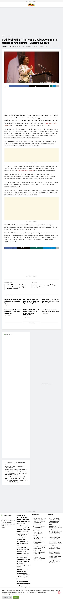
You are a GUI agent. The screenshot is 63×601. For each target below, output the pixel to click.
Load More (31, 322)
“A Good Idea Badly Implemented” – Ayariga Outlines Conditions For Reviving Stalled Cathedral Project (23, 561)
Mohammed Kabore (8, 46)
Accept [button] (16, 597)
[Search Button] (60, 4)
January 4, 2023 (20, 46)
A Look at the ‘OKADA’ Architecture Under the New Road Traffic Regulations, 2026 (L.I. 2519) (23, 551)
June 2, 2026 (45, 305)
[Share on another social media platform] (57, 86)
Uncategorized (9, 36)
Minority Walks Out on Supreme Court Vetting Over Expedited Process (23, 519)
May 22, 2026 (45, 313)
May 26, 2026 (7, 315)
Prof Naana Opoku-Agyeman (25, 171)
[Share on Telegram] (54, 86)
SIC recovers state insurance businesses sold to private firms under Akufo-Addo (55, 537)
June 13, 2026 (26, 305)
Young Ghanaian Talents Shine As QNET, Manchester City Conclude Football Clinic (50, 301)
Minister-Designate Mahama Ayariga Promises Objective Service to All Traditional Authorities (23, 573)
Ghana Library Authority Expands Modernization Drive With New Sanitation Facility (12, 311)
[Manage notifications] (59, 592)
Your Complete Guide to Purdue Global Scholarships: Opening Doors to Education (39, 547)
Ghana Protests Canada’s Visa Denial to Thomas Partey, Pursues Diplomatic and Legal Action (31, 301)
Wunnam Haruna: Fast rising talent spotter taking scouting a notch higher (12, 301)
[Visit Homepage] (31, 4)
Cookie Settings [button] (7, 597)
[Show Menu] (2, 4)
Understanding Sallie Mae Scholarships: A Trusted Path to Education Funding (39, 559)
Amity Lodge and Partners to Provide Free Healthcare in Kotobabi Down (55, 561)
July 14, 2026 (7, 305)
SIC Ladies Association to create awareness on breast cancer (54, 549)
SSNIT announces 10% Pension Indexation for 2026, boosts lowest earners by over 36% (55, 533)
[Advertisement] (31, 21)
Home (3, 36)
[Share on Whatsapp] (51, 86)
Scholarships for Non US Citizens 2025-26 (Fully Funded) (38, 534)
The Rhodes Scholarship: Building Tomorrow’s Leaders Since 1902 (39, 542)
